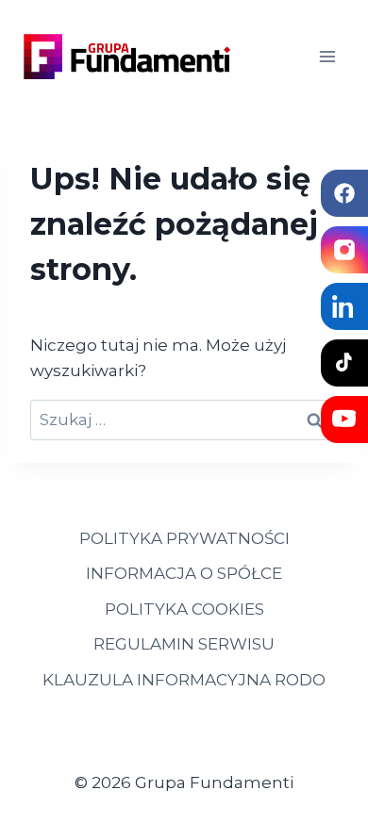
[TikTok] (344, 363)
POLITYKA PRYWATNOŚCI (184, 538)
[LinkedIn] (344, 306)
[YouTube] (344, 419)
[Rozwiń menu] (326, 56)
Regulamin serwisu (184, 643)
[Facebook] (344, 193)
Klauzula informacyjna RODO (184, 679)
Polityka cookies (184, 609)
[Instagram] (344, 249)
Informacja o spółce (184, 573)
